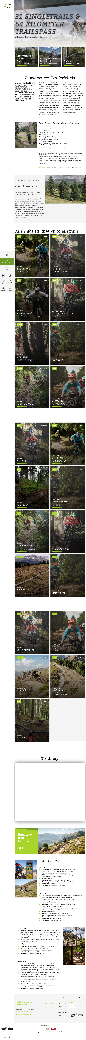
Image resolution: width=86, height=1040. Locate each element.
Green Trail (57, 457)
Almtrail (56, 269)
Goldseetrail (58, 690)
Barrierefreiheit (62, 1012)
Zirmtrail (21, 690)
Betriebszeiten (61, 1003)
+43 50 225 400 (23, 1012)
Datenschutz (49, 1032)
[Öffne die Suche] (9, 1037)
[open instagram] (75, 1006)
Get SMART (42, 168)
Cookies (59, 1015)
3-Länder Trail (24, 269)
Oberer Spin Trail (60, 548)
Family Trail (58, 646)
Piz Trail (21, 737)
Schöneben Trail (25, 545)
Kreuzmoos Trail (60, 501)
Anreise (59, 1009)
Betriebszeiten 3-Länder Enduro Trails (25, 58)
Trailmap (68, 61)
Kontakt (59, 1006)
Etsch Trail (57, 360)
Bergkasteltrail (24, 312)
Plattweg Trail (59, 592)
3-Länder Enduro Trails (75, 997)
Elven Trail (22, 356)
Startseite (65, 997)
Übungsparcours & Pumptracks (49, 60)
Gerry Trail (57, 400)
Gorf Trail (21, 461)
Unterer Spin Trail (26, 649)
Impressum (39, 1032)
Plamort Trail (23, 589)
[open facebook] (71, 1006)
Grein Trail (22, 504)
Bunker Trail (58, 311)
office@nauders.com (25, 1014)
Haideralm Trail (25, 404)
